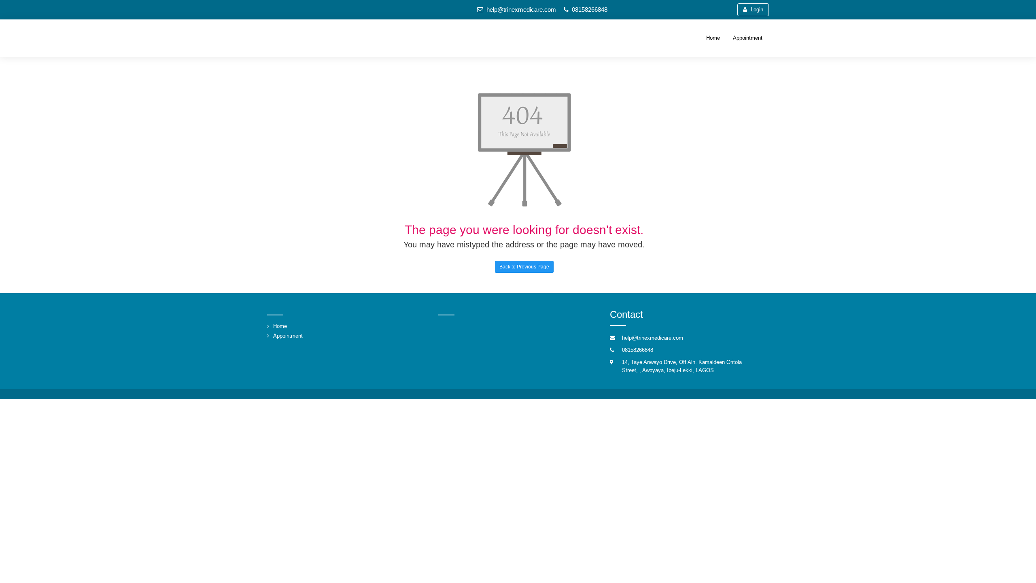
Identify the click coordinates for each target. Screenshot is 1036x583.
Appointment (747, 38)
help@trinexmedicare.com (521, 9)
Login (757, 9)
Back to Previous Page (524, 267)
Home (713, 38)
